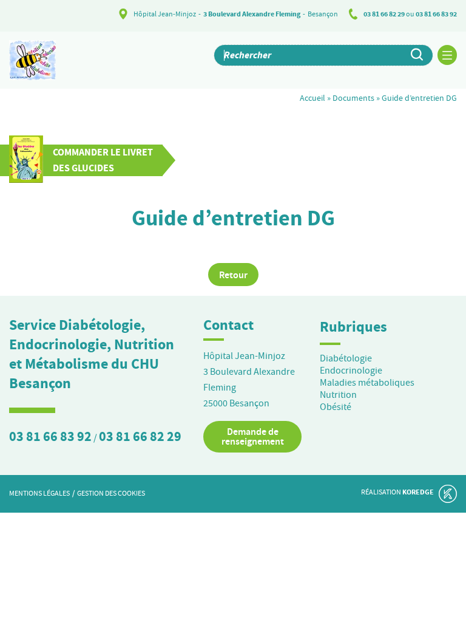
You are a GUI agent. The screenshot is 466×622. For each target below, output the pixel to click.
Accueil (312, 97)
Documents (353, 97)
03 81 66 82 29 (384, 14)
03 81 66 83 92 (436, 14)
